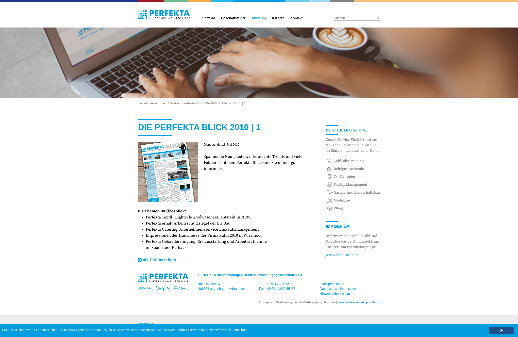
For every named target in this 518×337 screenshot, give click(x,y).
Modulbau (342, 200)
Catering (153, 1)
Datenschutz (329, 288)
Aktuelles (259, 18)
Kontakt (296, 18)
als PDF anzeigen (159, 260)
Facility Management (202, 1)
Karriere (278, 18)
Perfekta (259, 1)
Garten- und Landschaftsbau (179, 1)
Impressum (348, 288)
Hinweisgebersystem (335, 293)
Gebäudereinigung (221, 1)
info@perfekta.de (332, 284)
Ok (501, 330)
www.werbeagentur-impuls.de (357, 302)
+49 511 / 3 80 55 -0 (279, 284)
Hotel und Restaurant (338, 1)
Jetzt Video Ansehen (342, 255)
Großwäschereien (319, 1)
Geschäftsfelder (233, 18)
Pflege (412, 1)
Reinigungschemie (300, 1)
